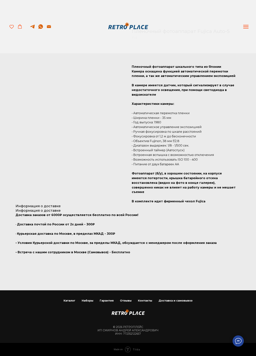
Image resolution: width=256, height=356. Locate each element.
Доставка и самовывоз (175, 300)
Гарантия (107, 300)
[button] (11, 26)
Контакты (145, 300)
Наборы (87, 300)
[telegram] (32, 28)
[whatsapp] (40, 28)
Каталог (69, 300)
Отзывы (126, 300)
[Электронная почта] (49, 28)
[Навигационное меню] (246, 27)
